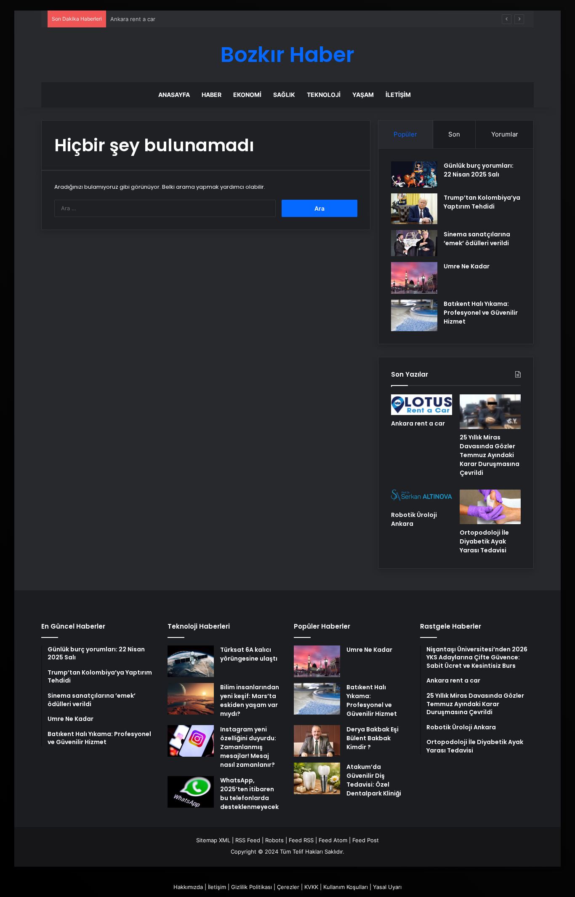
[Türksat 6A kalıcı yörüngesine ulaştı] (191, 661)
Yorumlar (504, 134)
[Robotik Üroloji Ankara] (421, 498)
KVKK (311, 887)
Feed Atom (333, 840)
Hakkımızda (188, 887)
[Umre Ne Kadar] (414, 278)
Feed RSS (301, 840)
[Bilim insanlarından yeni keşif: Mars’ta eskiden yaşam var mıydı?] (191, 699)
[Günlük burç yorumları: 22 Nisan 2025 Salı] (414, 174)
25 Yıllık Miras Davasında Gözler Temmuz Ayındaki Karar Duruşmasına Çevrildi (489, 455)
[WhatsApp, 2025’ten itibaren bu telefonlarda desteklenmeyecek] (191, 792)
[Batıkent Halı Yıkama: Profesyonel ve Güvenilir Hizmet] (414, 315)
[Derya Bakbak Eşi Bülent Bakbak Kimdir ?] (317, 741)
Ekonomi (247, 94)
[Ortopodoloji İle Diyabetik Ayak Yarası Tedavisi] (490, 507)
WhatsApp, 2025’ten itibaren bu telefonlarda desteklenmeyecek (249, 793)
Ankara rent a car (418, 423)
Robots (274, 840)
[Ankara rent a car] (421, 404)
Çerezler (288, 887)
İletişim (398, 94)
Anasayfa (174, 94)
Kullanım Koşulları (345, 887)
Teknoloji (324, 94)
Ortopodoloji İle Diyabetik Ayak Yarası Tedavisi (484, 541)
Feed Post (365, 840)
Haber (211, 94)
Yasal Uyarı (387, 887)
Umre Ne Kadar (467, 266)
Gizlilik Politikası (251, 887)
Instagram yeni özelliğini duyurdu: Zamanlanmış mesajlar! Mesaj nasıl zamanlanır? (248, 747)
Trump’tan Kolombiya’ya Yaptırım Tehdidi (482, 202)
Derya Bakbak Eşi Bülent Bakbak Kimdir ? (372, 738)
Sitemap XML (213, 840)
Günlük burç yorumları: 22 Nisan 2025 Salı (479, 170)
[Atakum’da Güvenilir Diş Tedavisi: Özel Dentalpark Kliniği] (317, 778)
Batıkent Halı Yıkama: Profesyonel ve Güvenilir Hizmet (481, 313)
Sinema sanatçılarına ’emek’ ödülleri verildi (477, 238)
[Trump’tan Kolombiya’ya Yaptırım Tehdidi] (414, 208)
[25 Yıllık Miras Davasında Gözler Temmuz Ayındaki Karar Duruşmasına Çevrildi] (490, 411)
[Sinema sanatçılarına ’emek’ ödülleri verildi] (414, 243)
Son (454, 134)
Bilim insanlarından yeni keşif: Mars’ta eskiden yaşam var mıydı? (249, 700)
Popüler (405, 134)
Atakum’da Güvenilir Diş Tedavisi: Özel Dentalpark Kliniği (373, 780)
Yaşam (363, 94)
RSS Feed (247, 840)
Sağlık (284, 94)
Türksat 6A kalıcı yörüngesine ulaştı (248, 654)
